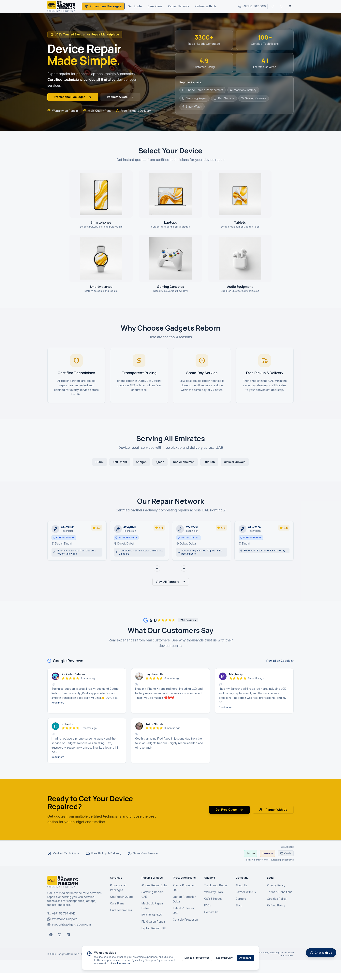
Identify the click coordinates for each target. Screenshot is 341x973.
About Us (241, 885)
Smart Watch (194, 106)
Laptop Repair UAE (153, 928)
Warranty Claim (214, 892)
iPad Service (226, 98)
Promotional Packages (105, 6)
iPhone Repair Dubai (154, 885)
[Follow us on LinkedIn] (68, 934)
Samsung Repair (196, 98)
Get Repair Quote (121, 896)
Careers (241, 898)
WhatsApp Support (64, 919)
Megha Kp (236, 674)
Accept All (245, 957)
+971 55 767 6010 (64, 913)
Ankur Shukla (154, 724)
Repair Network (178, 6)
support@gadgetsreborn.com (71, 924)
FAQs (207, 905)
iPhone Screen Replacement (204, 90)
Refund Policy (276, 905)
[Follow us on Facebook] (50, 934)
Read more (58, 702)
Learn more (123, 963)
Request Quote (117, 97)
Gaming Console (255, 98)
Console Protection (185, 919)
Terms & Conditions (279, 892)
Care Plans (154, 6)
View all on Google (278, 660)
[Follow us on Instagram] (59, 934)
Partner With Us (205, 6)
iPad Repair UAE (152, 914)
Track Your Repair (216, 885)
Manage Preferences (197, 957)
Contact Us (211, 912)
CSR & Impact (213, 898)
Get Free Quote (226, 809)
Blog (239, 905)
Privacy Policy (276, 885)
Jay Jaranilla (154, 674)
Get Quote (135, 6)
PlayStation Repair (153, 921)
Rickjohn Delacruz (74, 674)
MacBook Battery (245, 90)
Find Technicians (121, 910)
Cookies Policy (277, 898)
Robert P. (68, 724)
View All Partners (167, 581)
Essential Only (224, 957)
